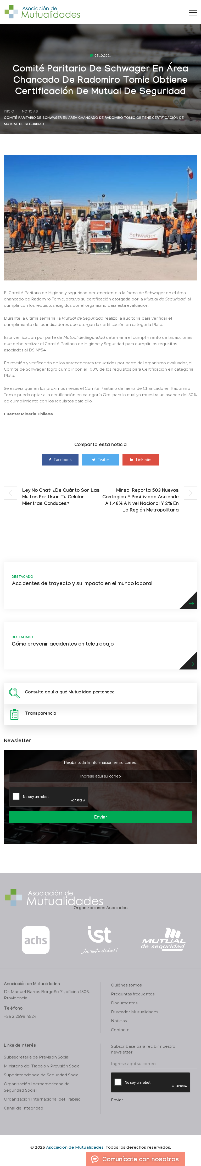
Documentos (124, 1002)
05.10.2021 (102, 56)
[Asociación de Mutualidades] (42, 11)
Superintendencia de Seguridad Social (42, 1074)
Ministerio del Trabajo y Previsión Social (42, 1065)
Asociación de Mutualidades (75, 1147)
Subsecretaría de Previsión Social (36, 1057)
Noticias (30, 112)
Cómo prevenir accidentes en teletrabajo (63, 645)
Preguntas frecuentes (132, 993)
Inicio (9, 112)
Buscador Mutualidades (134, 1011)
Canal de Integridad (23, 1108)
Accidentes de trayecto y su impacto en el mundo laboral (82, 584)
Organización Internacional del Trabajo (42, 1099)
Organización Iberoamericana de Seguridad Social (37, 1087)
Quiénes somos (126, 985)
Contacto (120, 1029)
